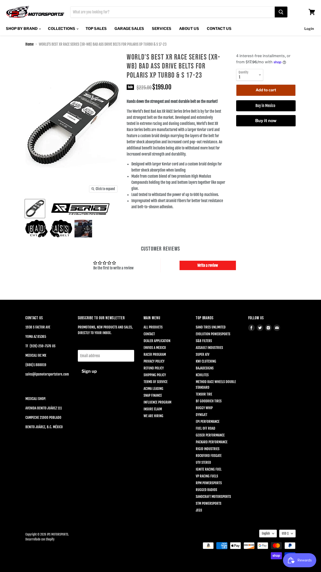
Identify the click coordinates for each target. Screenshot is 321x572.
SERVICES (161, 28)
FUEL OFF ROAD (205, 428)
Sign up (89, 371)
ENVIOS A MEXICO (155, 347)
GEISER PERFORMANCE (210, 435)
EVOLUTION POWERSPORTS (213, 334)
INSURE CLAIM (153, 409)
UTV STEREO (203, 462)
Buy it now (266, 120)
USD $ (285, 533)
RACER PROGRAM (155, 354)
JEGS (199, 510)
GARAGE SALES (129, 28)
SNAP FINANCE (153, 395)
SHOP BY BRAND (22, 28)
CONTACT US (219, 28)
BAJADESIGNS (205, 368)
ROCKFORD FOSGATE (209, 455)
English (266, 533)
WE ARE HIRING (153, 416)
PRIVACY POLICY (154, 361)
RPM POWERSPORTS (209, 483)
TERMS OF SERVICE (156, 382)
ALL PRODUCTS (153, 327)
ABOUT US (189, 28)
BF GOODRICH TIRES (209, 401)
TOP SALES (96, 28)
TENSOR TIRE (204, 394)
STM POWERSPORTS (208, 503)
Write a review (207, 265)
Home (29, 44)
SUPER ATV (202, 354)
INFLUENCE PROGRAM (157, 402)
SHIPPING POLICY (155, 375)
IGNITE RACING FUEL (209, 469)
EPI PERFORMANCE (207, 421)
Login (309, 29)
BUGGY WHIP (204, 408)
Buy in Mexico (266, 105)
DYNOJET (201, 414)
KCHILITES (202, 375)
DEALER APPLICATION (157, 341)
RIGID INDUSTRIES (207, 449)
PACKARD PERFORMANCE (211, 442)
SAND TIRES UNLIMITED (211, 327)
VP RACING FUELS (207, 476)
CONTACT (149, 334)
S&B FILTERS (204, 341)
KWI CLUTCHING (206, 361)
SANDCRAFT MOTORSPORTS (213, 496)
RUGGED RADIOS (206, 490)
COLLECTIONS (62, 28)
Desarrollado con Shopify (40, 539)
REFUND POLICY (154, 368)
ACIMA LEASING (153, 388)
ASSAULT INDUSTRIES (209, 347)
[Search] (281, 12)
